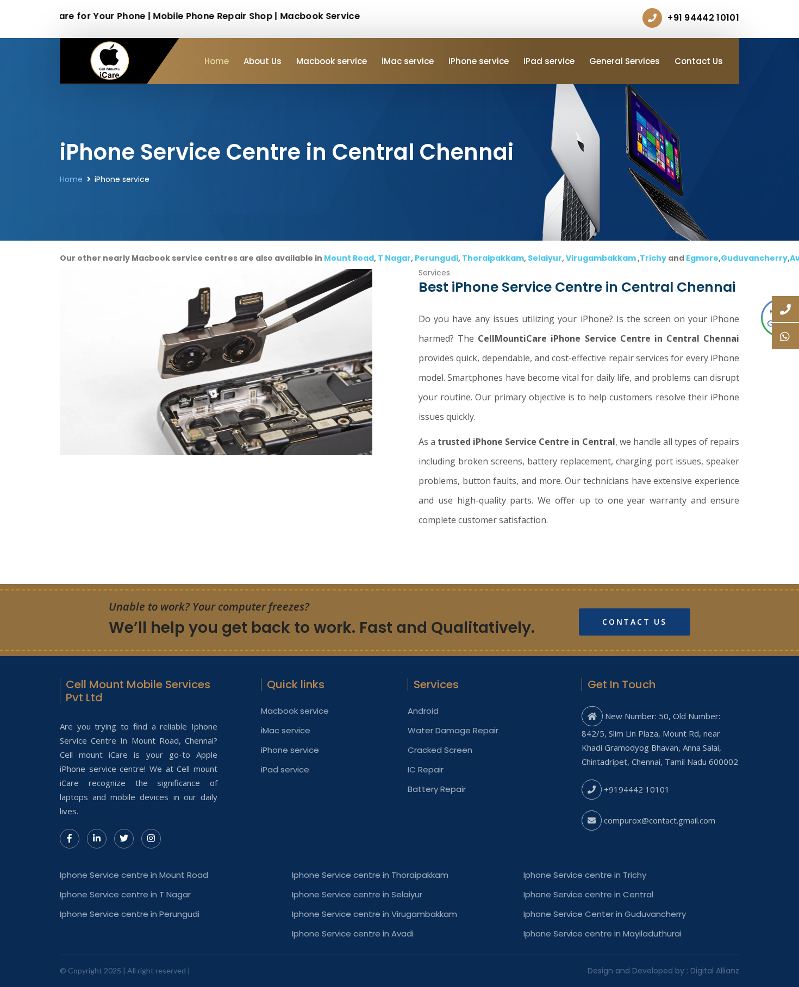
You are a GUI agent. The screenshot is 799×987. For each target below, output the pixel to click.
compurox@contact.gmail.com (659, 820)
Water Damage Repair (453, 730)
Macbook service (331, 61)
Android (423, 711)
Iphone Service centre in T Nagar (125, 895)
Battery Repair (437, 789)
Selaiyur (545, 258)
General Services (624, 61)
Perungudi (436, 258)
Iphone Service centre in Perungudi (129, 914)
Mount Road (349, 258)
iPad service (549, 61)
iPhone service (478, 61)
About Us (263, 61)
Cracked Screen (440, 750)
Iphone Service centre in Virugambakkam (374, 914)
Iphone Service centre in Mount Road (134, 875)
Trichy (653, 258)
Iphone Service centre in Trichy (584, 875)
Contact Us (699, 61)
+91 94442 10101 (703, 17)
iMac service (408, 61)
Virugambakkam (601, 258)
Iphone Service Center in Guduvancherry (604, 914)
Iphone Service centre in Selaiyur (357, 895)
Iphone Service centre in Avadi (353, 934)
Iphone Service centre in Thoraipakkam (370, 875)
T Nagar (394, 258)
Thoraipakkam (493, 258)
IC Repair (426, 770)
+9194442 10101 (637, 789)
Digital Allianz (714, 970)
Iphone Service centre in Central (588, 895)
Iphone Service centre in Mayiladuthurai (602, 934)
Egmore (702, 258)
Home (216, 61)
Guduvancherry (754, 258)
